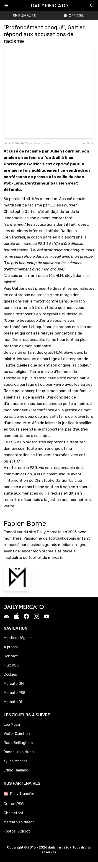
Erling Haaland (16, 770)
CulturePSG (14, 804)
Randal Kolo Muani (19, 752)
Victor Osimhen (17, 733)
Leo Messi (12, 724)
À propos (11, 647)
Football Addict (17, 831)
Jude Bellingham (18, 743)
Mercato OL (13, 702)
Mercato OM (14, 683)
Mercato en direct (19, 822)
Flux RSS (11, 665)
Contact (11, 656)
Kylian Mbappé (16, 761)
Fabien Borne (42, 143)
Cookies (10, 674)
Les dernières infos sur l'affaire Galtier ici (40, 230)
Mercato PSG (15, 693)
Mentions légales (18, 638)
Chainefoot (13, 813)
